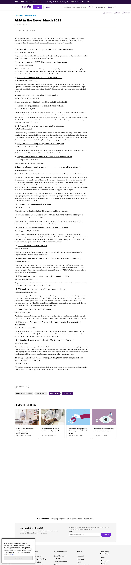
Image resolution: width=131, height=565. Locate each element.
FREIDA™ (17, 2)
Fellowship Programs (58, 519)
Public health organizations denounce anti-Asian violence (40, 106)
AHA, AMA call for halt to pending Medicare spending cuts (40, 143)
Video (88, 2)
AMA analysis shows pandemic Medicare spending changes (42, 289)
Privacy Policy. (11, 554)
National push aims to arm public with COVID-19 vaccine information (46, 340)
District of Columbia (41, 393)
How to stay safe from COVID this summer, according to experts (42, 62)
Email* (71, 531)
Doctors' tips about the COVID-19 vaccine (35, 309)
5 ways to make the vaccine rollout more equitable (37, 95)
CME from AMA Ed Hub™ (27, 2)
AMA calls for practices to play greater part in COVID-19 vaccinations (45, 49)
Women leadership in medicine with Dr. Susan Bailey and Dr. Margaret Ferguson (50, 215)
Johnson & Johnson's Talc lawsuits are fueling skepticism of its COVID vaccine (49, 258)
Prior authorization (36, 556)
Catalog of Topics (67, 393)
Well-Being (63, 2)
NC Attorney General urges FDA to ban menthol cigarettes (40, 126)
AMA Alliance (104, 564)
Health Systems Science (75, 519)
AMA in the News (30, 16)
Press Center (19, 16)
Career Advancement (40, 2)
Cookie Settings (18, 558)
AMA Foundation (105, 561)
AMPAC (102, 558)
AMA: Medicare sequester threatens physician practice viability (43, 276)
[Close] (33, 541)
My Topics (118, 12)
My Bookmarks (127, 12)
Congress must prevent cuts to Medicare (34, 204)
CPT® (72, 2)
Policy (79, 562)
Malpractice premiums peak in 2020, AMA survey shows (39, 77)
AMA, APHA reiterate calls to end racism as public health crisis (43, 227)
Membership (81, 556)
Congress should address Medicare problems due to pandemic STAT (44, 156)
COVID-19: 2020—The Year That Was (32, 245)
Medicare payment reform (38, 559)
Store (68, 2)
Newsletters (82, 2)
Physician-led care (36, 562)
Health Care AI (89, 519)
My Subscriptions (109, 12)
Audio (76, 2)
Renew (48, 7)
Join (38, 7)
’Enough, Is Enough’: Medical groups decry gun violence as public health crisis (48, 167)
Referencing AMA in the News (24, 393)
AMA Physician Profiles (53, 2)
